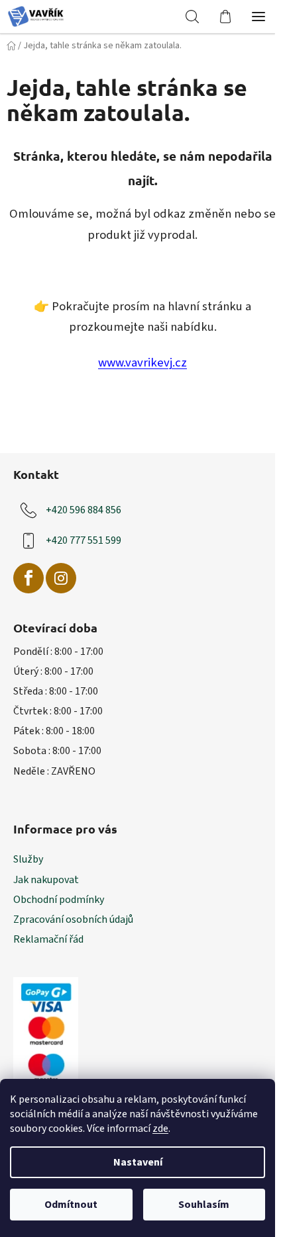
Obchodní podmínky (58, 899)
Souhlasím (203, 1204)
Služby (28, 859)
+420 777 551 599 (83, 540)
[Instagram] (61, 578)
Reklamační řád (48, 939)
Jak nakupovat (46, 880)
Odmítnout (70, 1204)
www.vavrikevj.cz (142, 362)
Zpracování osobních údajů (73, 919)
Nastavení (137, 1162)
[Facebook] (28, 578)
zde (160, 1128)
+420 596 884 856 (83, 510)
